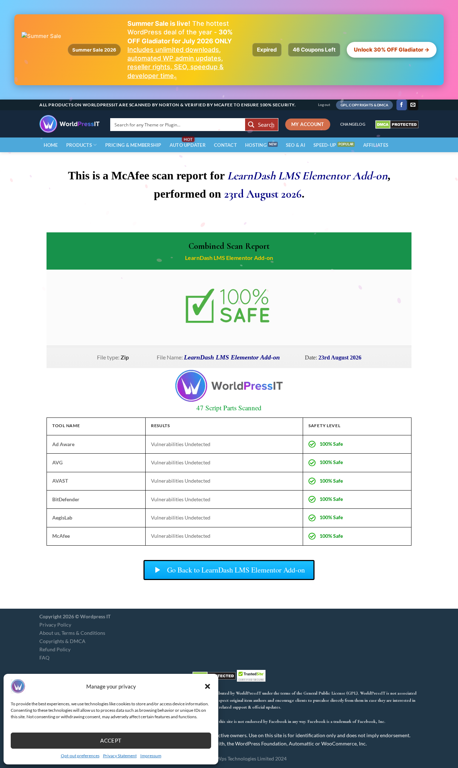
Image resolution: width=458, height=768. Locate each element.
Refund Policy (54, 649)
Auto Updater (188, 145)
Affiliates (376, 145)
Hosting (256, 145)
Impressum (150, 755)
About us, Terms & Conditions (72, 633)
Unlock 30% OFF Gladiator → (391, 49)
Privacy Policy (55, 625)
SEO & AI (295, 145)
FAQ (44, 658)
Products (79, 145)
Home (51, 145)
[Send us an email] (413, 105)
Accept (111, 740)
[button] (207, 686)
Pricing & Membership (133, 145)
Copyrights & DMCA (62, 641)
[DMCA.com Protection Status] (397, 124)
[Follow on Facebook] (401, 105)
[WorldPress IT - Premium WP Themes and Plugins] (69, 124)
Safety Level (324, 425)
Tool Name (66, 425)
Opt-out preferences (80, 755)
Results (160, 425)
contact (225, 145)
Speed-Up (324, 145)
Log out (324, 105)
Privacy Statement (120, 755)
